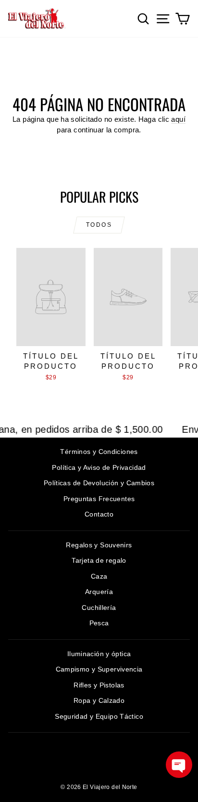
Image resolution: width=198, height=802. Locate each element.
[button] (179, 764)
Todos (99, 224)
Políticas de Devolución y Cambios (99, 483)
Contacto (99, 514)
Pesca (99, 623)
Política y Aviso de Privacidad (99, 467)
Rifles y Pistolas (99, 685)
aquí (178, 119)
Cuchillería (99, 607)
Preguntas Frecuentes (99, 499)
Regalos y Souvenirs (99, 545)
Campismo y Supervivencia (99, 669)
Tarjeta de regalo (99, 560)
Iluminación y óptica (99, 654)
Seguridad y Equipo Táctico (99, 716)
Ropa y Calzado (99, 700)
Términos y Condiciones (98, 451)
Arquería (99, 591)
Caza (99, 576)
